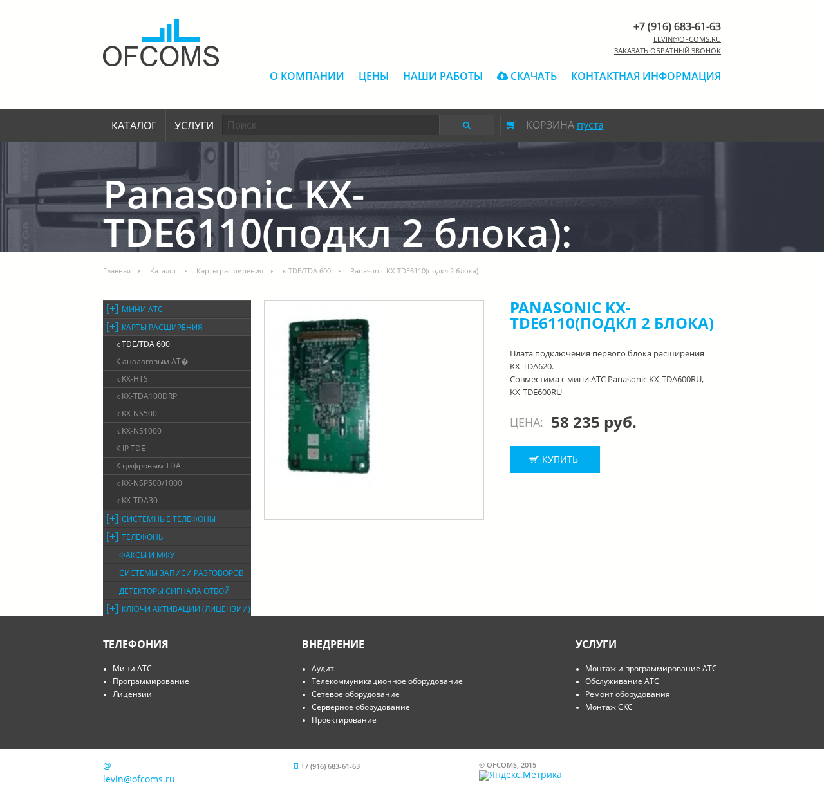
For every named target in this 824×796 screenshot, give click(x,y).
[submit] (466, 125)
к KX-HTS (132, 378)
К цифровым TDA (148, 465)
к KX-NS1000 (139, 430)
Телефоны (143, 537)
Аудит (323, 668)
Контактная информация (646, 76)
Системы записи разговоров (181, 573)
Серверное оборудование (361, 706)
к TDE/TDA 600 (307, 270)
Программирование (151, 681)
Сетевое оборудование (356, 694)
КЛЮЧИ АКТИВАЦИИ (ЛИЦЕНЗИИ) (186, 609)
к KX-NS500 (136, 413)
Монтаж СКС (609, 706)
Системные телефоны (169, 519)
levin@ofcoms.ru (687, 39)
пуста (590, 125)
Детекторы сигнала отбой (174, 591)
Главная (117, 270)
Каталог (133, 125)
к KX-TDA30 (137, 500)
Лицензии (132, 694)
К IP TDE (130, 448)
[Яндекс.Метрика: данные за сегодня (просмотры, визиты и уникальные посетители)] (520, 775)
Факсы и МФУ (146, 555)
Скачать (532, 76)
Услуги (194, 125)
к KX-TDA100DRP (146, 396)
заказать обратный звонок (667, 50)
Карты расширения (229, 270)
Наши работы (443, 76)
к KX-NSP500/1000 (149, 482)
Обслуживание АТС (622, 681)
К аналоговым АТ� (152, 361)
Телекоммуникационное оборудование (387, 681)
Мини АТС (142, 309)
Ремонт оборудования (627, 694)
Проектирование (344, 719)
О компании (307, 76)
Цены (374, 76)
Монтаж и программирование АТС (651, 668)
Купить (560, 459)
